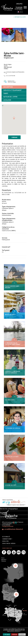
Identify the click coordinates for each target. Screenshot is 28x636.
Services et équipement (12, 90)
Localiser (7, 100)
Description (8, 87)
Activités (6, 260)
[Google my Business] (23, 552)
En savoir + (22, 634)
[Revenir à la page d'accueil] (7, 7)
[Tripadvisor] (19, 552)
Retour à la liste (20, 17)
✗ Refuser (14, 634)
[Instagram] (9, 552)
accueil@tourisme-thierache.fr (13, 529)
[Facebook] (4, 552)
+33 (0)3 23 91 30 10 (7, 526)
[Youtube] (14, 552)
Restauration (7, 261)
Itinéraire (14, 137)
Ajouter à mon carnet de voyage (12, 81)
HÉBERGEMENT (7, 263)
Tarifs (5, 93)
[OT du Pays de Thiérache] (14, 35)
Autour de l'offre (10, 97)
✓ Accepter (7, 634)
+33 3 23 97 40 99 (10, 75)
